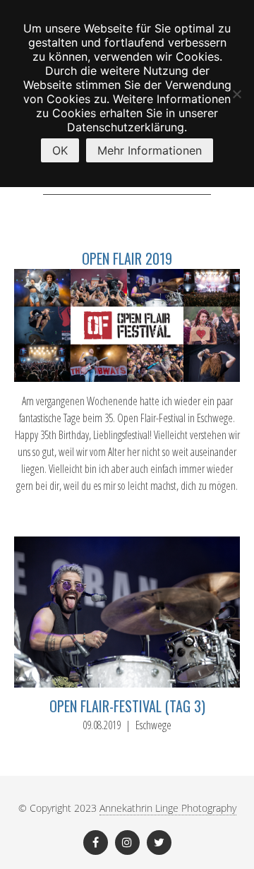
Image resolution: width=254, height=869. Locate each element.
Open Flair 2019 (127, 258)
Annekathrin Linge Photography (167, 808)
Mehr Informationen (149, 150)
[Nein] (236, 94)
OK (60, 150)
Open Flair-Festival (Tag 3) (127, 706)
